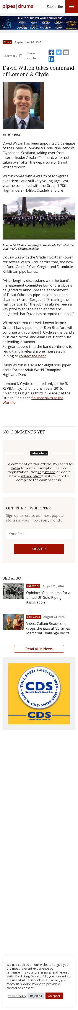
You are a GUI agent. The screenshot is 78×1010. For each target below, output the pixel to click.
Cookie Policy (17, 996)
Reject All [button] (36, 996)
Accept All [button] (54, 996)
